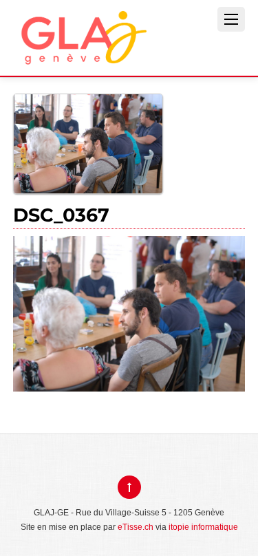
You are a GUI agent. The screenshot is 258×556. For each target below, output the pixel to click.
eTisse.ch (135, 527)
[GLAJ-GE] (82, 54)
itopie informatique (203, 527)
